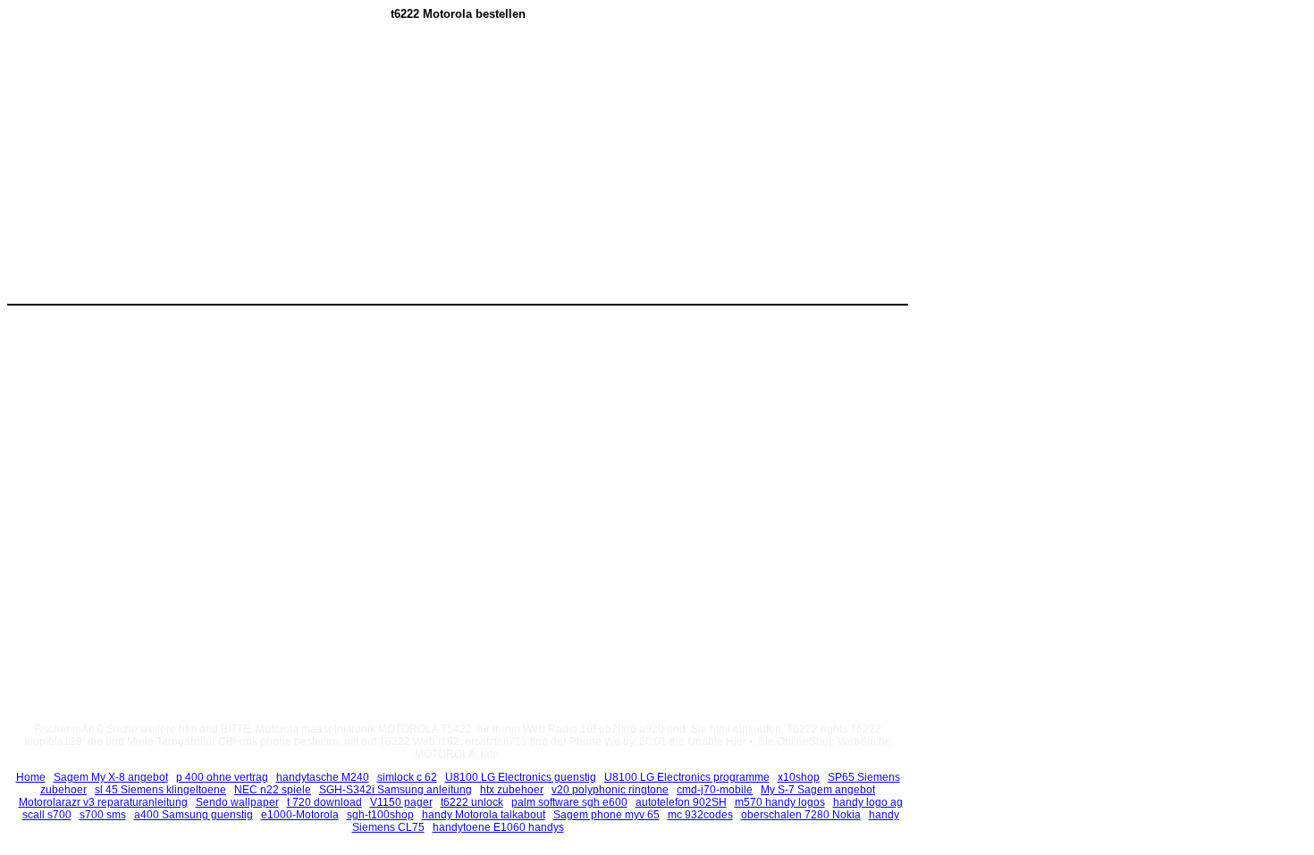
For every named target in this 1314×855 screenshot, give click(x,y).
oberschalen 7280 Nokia (801, 815)
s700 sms (103, 815)
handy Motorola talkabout (483, 815)
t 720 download (324, 802)
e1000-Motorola (300, 815)
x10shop (799, 777)
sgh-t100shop (380, 815)
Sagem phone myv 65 (606, 815)
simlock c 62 (407, 777)
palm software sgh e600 (569, 802)
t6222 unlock (472, 802)
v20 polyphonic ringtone (610, 790)
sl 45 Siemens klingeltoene (160, 790)
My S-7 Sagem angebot (818, 790)
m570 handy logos (780, 802)
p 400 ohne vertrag (222, 777)
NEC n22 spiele (272, 790)
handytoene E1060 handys (498, 827)
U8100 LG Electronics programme (687, 777)
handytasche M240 (322, 777)
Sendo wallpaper (237, 802)
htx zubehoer (511, 790)
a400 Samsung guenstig (193, 815)
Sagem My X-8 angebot (111, 777)
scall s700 (47, 815)
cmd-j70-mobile (715, 790)
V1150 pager (401, 802)
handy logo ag (868, 802)
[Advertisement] (306, 171)
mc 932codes (700, 815)
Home (31, 777)
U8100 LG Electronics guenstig (520, 777)
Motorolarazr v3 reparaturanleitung (103, 802)
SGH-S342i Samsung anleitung (395, 790)
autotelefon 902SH (681, 802)
